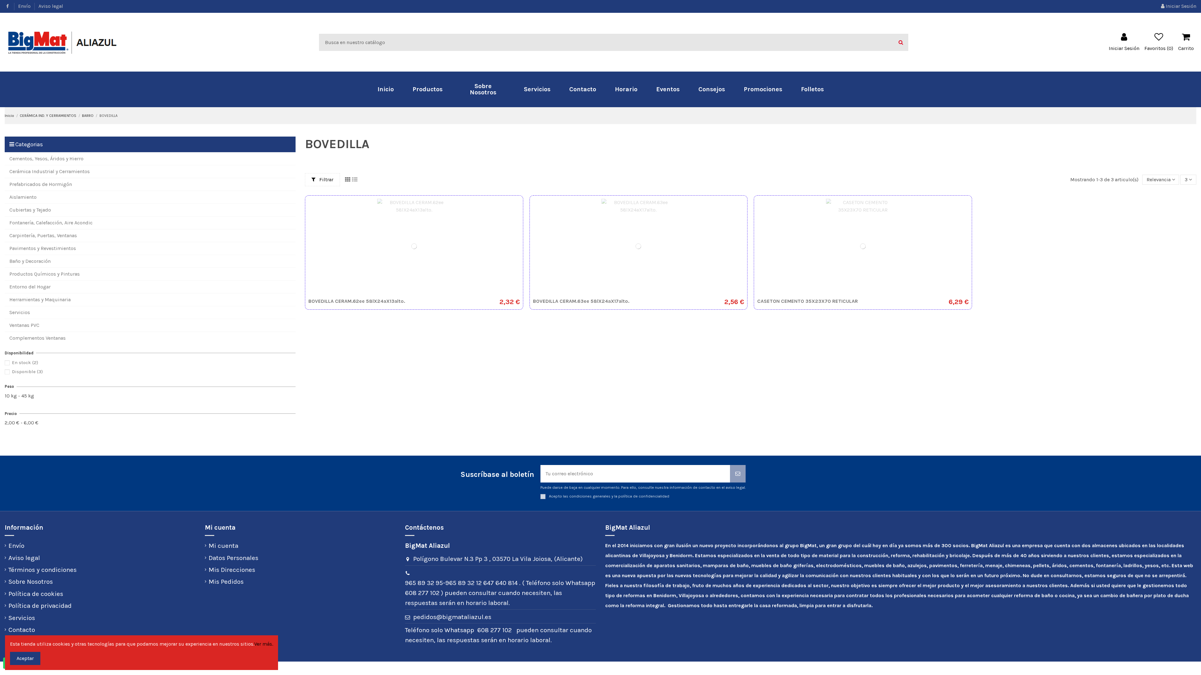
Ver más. (263, 644)
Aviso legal (50, 6)
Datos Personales (233, 558)
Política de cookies (35, 594)
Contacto (21, 629)
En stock (25, 362)
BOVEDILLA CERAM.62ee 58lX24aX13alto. (356, 301)
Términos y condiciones (42, 569)
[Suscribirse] (738, 473)
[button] (427, 89)
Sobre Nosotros (30, 581)
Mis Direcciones (232, 569)
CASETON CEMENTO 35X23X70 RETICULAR (807, 301)
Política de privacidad (40, 605)
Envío (25, 6)
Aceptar (25, 658)
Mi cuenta (223, 545)
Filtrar (325, 179)
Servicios (21, 618)
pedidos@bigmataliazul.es (452, 617)
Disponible (27, 371)
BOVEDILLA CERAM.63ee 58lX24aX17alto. (581, 301)
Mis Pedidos (226, 581)
